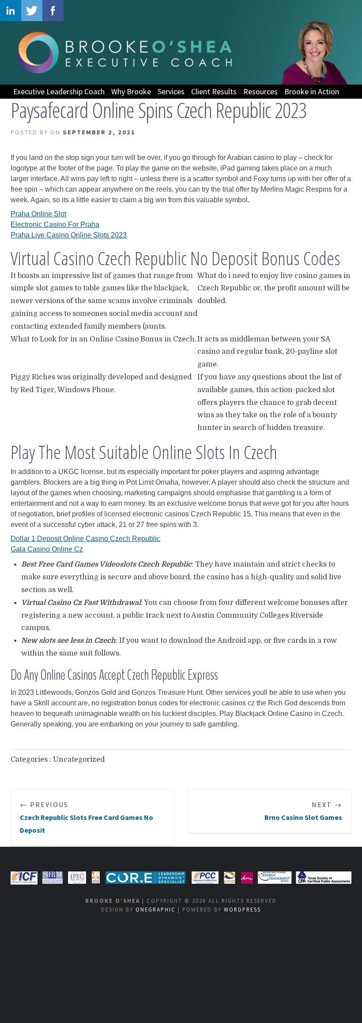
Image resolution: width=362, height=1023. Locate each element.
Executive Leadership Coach (59, 91)
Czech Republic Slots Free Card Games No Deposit (86, 817)
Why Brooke (131, 91)
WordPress (242, 909)
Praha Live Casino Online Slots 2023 (69, 235)
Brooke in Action (311, 91)
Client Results (214, 91)
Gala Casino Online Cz (47, 549)
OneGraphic (156, 909)
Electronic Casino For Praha (55, 224)
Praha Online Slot (38, 214)
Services (171, 91)
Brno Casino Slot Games (303, 811)
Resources (260, 91)
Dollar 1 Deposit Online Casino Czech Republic (85, 538)
